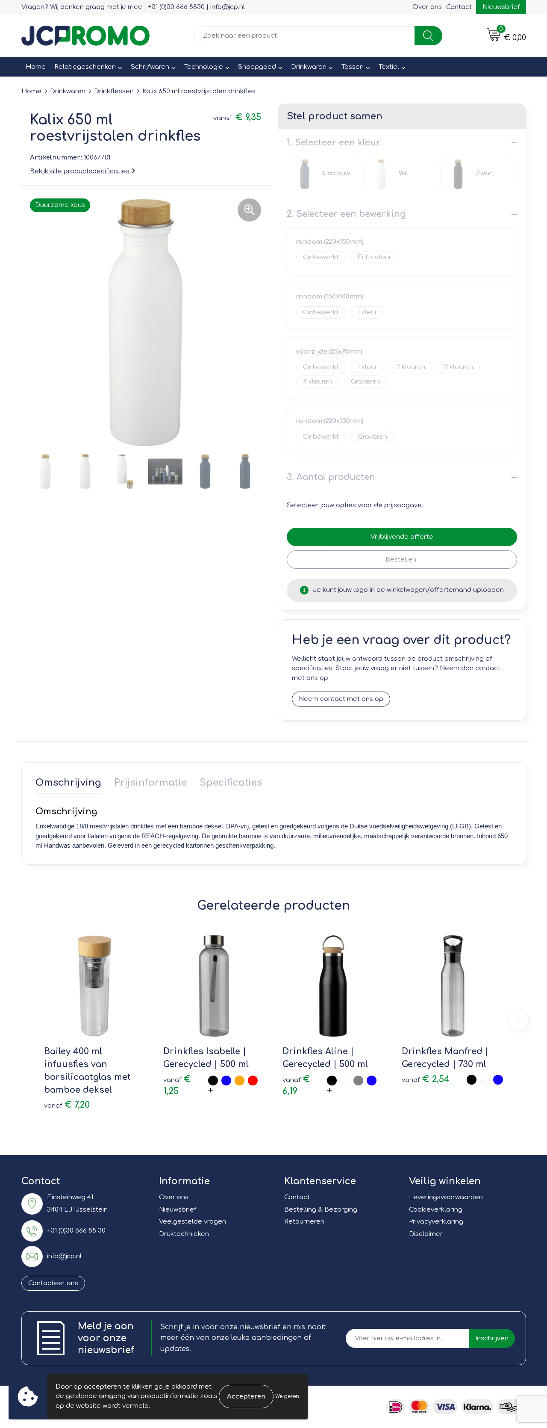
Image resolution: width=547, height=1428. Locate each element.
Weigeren (287, 1396)
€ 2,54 (426, 1079)
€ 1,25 (177, 1085)
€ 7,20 (67, 1105)
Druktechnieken (184, 1234)
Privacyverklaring (436, 1221)
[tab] (68, 784)
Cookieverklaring (435, 1209)
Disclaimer (426, 1234)
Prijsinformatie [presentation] (150, 783)
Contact (459, 7)
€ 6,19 (296, 1085)
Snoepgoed (257, 67)
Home (36, 67)
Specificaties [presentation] (231, 783)
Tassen (352, 67)
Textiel (389, 67)
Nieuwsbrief (501, 7)
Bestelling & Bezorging (320, 1209)
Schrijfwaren (150, 67)
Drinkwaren (308, 67)
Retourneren (304, 1221)
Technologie (203, 67)
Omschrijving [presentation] (68, 783)
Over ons (427, 7)
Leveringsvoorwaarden (446, 1197)
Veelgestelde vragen (192, 1221)
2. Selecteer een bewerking (346, 214)
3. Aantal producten (331, 477)
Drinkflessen (114, 91)
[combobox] (304, 35)
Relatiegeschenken (85, 67)
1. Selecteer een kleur (333, 143)
